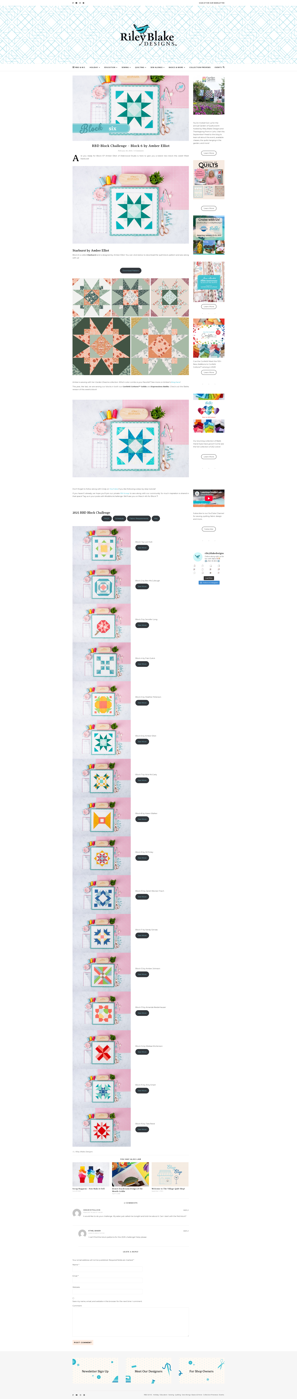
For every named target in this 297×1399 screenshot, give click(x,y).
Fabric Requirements (139, 518)
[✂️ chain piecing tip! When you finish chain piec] (202, 566)
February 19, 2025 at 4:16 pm (93, 1212)
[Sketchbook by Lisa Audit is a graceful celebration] (219, 573)
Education (109, 67)
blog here (175, 382)
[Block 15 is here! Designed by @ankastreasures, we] (194, 573)
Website (76, 1287)
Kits (155, 518)
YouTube (114, 489)
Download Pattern (131, 270)
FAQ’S (106, 518)
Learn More (209, 153)
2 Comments (139, 151)
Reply (186, 1210)
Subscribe (208, 529)
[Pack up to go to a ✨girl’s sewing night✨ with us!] (219, 566)
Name (76, 1265)
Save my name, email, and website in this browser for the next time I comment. (107, 1301)
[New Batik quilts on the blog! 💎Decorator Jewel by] (210, 566)
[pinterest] (83, 3)
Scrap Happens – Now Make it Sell (89, 1189)
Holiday (94, 67)
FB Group (124, 493)
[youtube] (77, 3)
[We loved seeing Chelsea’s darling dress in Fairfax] (194, 566)
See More (142, 548)
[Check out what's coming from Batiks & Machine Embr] (219, 569)
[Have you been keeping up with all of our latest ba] (210, 573)
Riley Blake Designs (84, 1152)
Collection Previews (200, 67)
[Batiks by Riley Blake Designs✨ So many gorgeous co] (202, 569)
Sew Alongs (156, 67)
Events (218, 67)
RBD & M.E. (80, 67)
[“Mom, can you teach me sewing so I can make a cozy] (202, 573)
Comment (77, 1306)
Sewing (125, 67)
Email (76, 1276)
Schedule (119, 518)
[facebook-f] (73, 3)
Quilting (139, 67)
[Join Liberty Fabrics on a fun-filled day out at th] (194, 569)
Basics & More (176, 67)
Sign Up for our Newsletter (211, 3)
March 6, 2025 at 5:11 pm (96, 1233)
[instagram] (80, 3)
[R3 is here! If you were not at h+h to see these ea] (210, 569)
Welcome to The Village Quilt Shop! (168, 1189)
